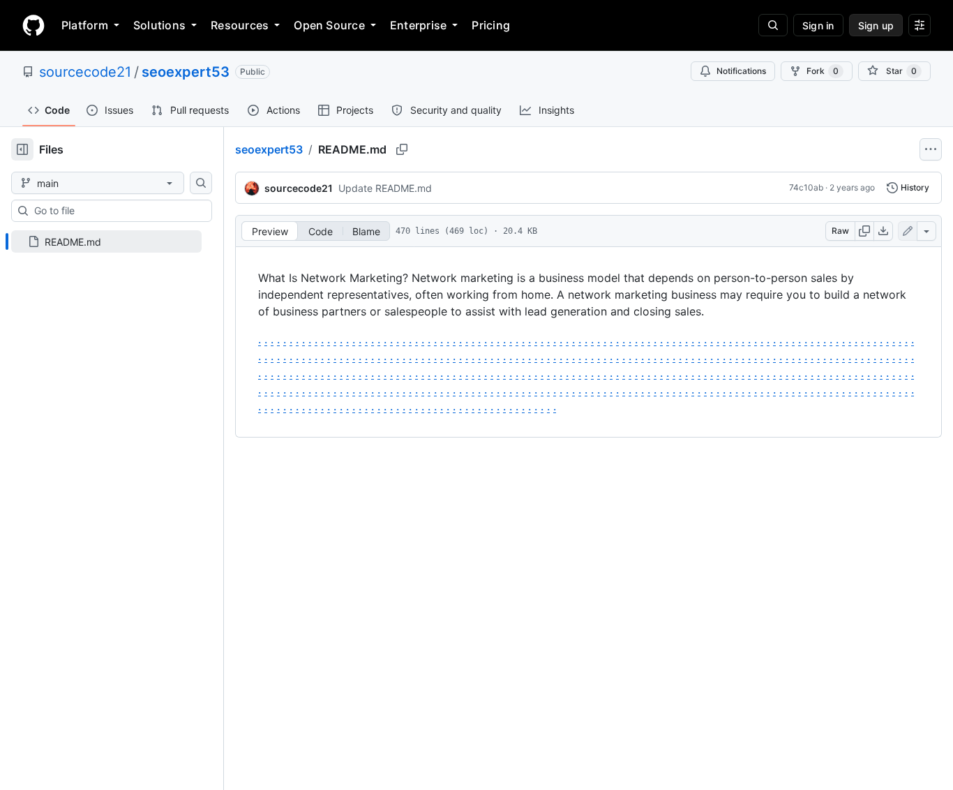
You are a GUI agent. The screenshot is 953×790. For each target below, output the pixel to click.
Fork (822, 71)
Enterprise (418, 25)
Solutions (159, 25)
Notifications (741, 71)
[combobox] (117, 210)
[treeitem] (106, 241)
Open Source (329, 25)
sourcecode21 (85, 72)
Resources (240, 25)
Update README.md (385, 188)
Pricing (491, 25)
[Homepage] (33, 25)
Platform (84, 25)
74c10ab (806, 187)
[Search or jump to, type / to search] (773, 25)
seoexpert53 (186, 72)
